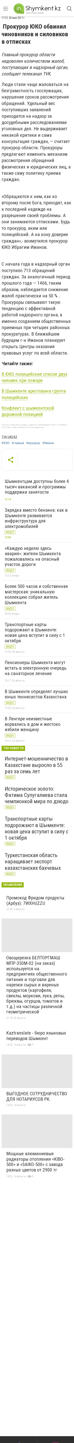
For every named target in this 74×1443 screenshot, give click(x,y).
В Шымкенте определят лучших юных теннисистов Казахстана (36, 694)
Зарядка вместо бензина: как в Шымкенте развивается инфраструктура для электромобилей (36, 518)
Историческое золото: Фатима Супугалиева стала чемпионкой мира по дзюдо (36, 795)
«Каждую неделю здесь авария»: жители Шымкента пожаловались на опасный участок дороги (33, 556)
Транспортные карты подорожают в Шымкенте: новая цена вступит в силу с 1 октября (35, 633)
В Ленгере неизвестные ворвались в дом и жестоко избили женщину (32, 724)
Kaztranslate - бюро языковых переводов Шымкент (36, 1035)
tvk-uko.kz (9, 437)
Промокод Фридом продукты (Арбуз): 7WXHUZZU (35, 900)
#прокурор (33, 443)
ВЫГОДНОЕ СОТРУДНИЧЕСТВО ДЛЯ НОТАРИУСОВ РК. (36, 1096)
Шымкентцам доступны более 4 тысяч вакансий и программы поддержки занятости (37, 487)
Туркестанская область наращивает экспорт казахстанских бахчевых (33, 861)
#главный (18, 443)
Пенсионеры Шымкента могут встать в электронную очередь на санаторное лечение (36, 668)
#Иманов (48, 443)
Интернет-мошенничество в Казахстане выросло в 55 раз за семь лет (36, 764)
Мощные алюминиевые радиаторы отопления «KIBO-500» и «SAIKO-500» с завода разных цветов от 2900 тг (35, 1162)
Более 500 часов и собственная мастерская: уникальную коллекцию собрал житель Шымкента (36, 594)
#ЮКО (5, 443)
